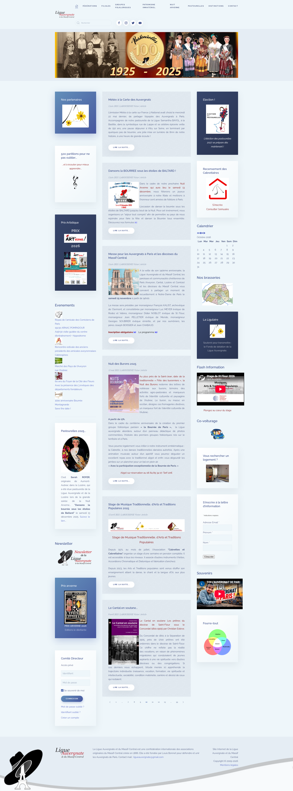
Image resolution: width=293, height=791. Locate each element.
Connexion (72, 699)
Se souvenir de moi (73, 690)
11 (152, 702)
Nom (206, 542)
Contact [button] (233, 6)
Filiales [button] (105, 6)
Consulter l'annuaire (217, 209)
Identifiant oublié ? (70, 712)
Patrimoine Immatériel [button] (149, 6)
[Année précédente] (198, 233)
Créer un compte (70, 717)
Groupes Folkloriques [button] (123, 6)
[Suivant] (183, 702)
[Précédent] (110, 702)
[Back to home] (65, 14)
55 (177, 702)
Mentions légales (229, 765)
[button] (76, 6)
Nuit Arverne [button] (175, 6)
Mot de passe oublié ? (72, 706)
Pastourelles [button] (196, 6)
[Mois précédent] (200, 233)
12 (159, 702)
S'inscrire (217, 205)
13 (165, 702)
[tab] (124, 74)
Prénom (208, 532)
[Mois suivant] (204, 233)
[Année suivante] (202, 233)
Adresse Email (211, 522)
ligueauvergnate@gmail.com (148, 757)
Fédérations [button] (90, 6)
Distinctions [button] (216, 6)
